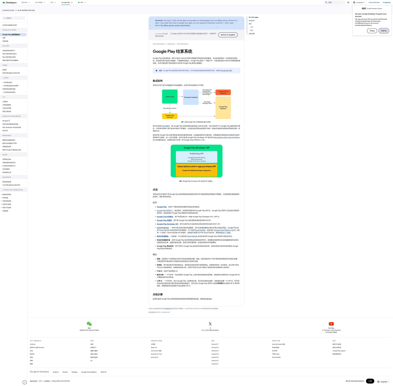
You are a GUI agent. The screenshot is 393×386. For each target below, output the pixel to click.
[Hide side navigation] (25, 382)
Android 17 (215, 344)
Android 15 (215, 351)
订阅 (370, 381)
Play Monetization (26, 10)
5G (91, 360)
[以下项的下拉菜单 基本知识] (30, 2)
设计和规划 (38, 2)
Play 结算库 (165, 126)
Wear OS (154, 347)
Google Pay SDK (226, 70)
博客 (81, 2)
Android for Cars (156, 354)
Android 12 (215, 360)
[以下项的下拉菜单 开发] (56, 2)
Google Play (65, 2)
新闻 (31, 357)
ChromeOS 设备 (156, 351)
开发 (51, 2)
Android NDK (276, 357)
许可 (40, 381)
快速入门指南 (225, 233)
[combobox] (334, 2)
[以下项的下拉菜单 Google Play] (73, 2)
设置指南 (208, 299)
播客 (31, 364)
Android (32, 344)
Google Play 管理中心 (165, 211)
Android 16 (215, 347)
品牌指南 (47, 381)
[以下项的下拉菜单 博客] (86, 2)
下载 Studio (275, 354)
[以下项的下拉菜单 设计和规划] (45, 2)
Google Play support (339, 351)
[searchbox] (13, 18)
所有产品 (104, 372)
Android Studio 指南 (278, 344)
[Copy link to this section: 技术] (159, 202)
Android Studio (374, 2)
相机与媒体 (94, 354)
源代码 (32, 354)
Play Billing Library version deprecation (175, 25)
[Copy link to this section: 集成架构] (165, 81)
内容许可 (168, 308)
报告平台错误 (337, 344)
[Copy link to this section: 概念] (159, 254)
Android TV (154, 357)
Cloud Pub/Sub (200, 230)
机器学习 (93, 347)
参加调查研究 (337, 354)
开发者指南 (275, 347)
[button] (13, 194)
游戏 (91, 344)
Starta (383, 31)
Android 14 (215, 354)
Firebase (74, 372)
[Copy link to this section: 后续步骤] (165, 294)
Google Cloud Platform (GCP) (225, 230)
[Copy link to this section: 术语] (160, 190)
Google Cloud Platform (89, 372)
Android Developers (159, 44)
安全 (31, 351)
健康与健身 (94, 351)
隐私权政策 (94, 357)
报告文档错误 (337, 347)
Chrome (65, 372)
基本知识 (24, 2)
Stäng (372, 31)
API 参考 (274, 351)
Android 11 (215, 364)
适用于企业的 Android (37, 347)
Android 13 (215, 357)
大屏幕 (153, 344)
